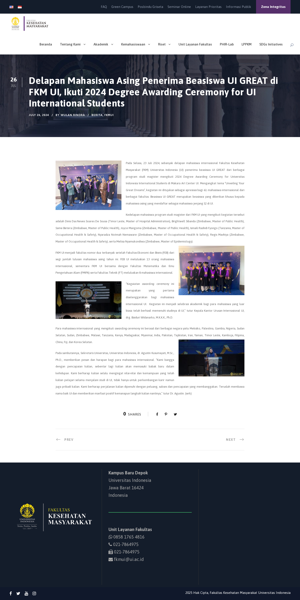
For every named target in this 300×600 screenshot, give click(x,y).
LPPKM (246, 44)
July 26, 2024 (39, 115)
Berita (97, 115)
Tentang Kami (70, 44)
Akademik (101, 44)
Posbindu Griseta (150, 7)
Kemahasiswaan (133, 44)
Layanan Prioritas (208, 7)
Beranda (46, 44)
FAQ (104, 7)
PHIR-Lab (227, 44)
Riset (162, 44)
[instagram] (34, 593)
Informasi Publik (238, 7)
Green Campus (122, 7)
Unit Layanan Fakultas (195, 44)
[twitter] (18, 593)
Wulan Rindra (73, 115)
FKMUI (109, 115)
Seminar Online (179, 7)
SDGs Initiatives (271, 44)
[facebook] (10, 593)
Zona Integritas (273, 7)
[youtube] (26, 593)
